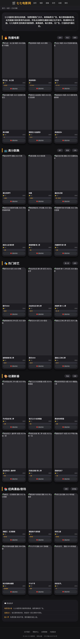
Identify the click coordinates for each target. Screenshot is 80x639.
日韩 (75, 150)
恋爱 (75, 376)
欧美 (67, 150)
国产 (60, 150)
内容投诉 (53, 632)
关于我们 (27, 632)
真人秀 (67, 263)
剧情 (75, 38)
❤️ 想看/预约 (14, 88)
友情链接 (44, 632)
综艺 (53, 3)
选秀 (75, 263)
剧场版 (74, 489)
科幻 (67, 38)
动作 (60, 38)
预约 (66, 3)
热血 (67, 376)
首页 (34, 3)
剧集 (47, 3)
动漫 (59, 3)
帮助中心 (36, 632)
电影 (41, 3)
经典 (66, 489)
